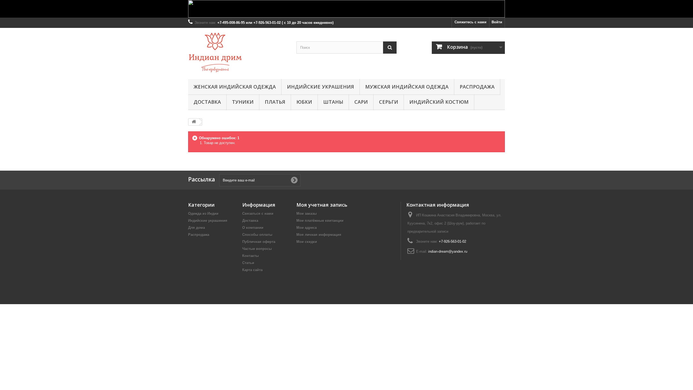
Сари (361, 102)
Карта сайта (252, 270)
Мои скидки (306, 242)
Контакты (250, 256)
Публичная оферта (258, 242)
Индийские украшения (320, 86)
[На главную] (194, 122)
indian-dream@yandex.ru (447, 251)
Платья (275, 102)
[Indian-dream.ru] (238, 52)
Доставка (207, 102)
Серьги (388, 102)
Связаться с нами (257, 214)
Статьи (248, 263)
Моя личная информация (318, 235)
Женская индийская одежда (235, 86)
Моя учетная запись (321, 205)
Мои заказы (306, 214)
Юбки (304, 102)
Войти (497, 22)
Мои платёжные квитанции (320, 221)
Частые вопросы (257, 249)
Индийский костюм (439, 102)
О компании (252, 228)
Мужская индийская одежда (407, 86)
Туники (243, 102)
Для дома (196, 228)
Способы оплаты (257, 235)
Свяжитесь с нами (470, 22)
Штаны (333, 102)
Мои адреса (306, 228)
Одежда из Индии (203, 214)
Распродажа (477, 86)
